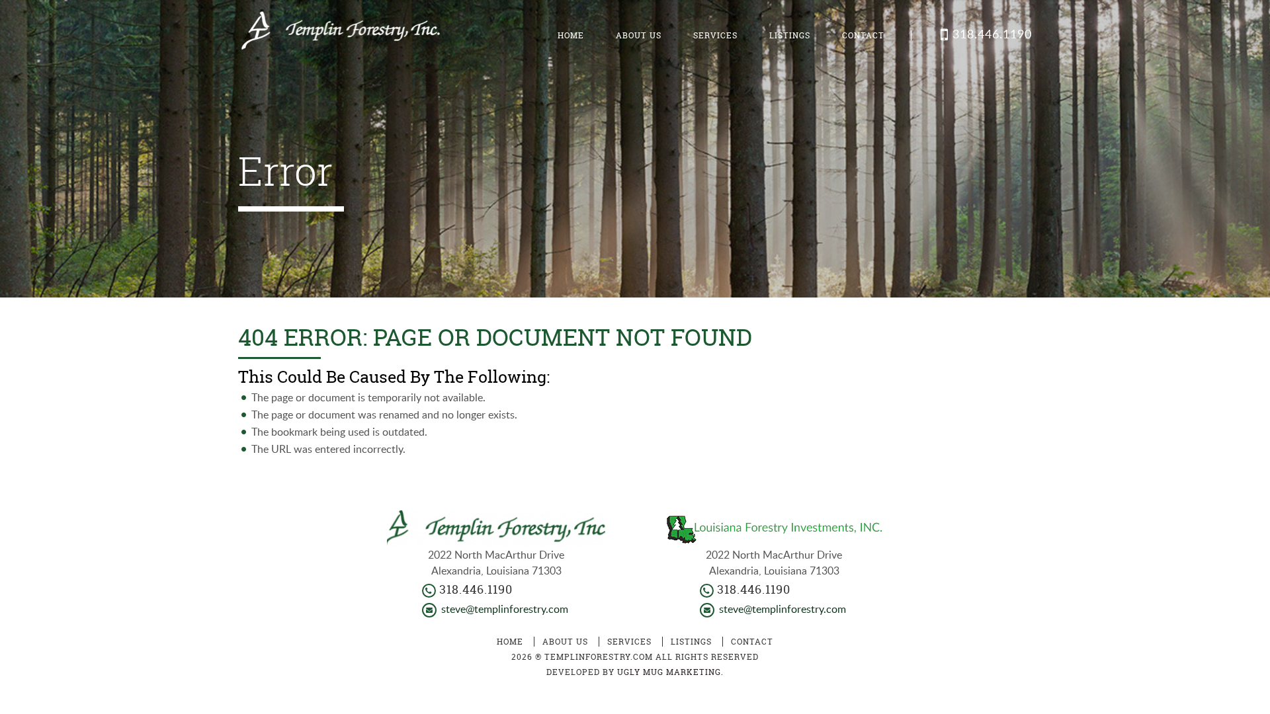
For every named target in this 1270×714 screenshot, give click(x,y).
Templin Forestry (339, 35)
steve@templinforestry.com (504, 609)
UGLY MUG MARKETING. (670, 672)
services (715, 35)
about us (638, 35)
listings (789, 35)
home (571, 35)
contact (863, 35)
